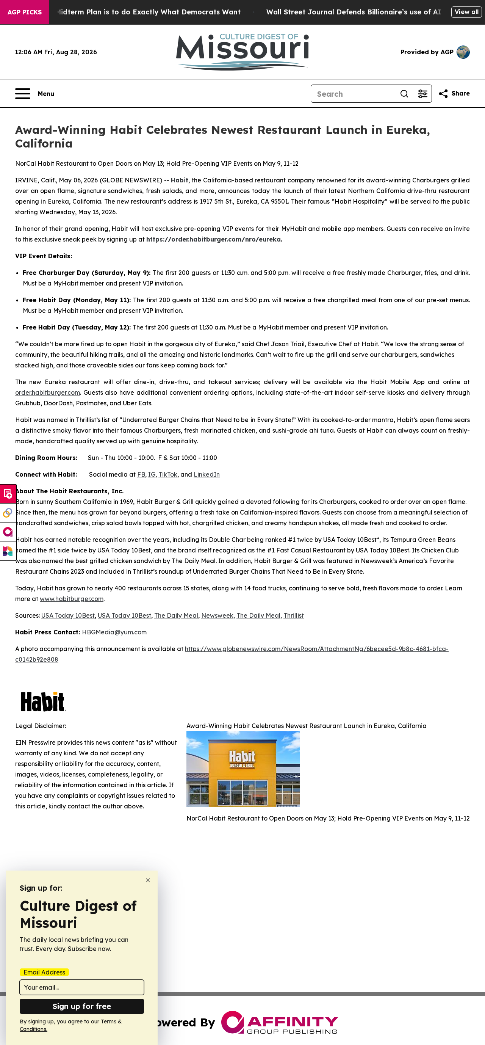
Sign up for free (82, 1006)
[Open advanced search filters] (422, 93)
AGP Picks (25, 12)
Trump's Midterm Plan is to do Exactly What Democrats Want (133, 12)
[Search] (404, 93)
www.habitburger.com (71, 599)
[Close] (148, 880)
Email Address (44, 972)
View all (467, 12)
